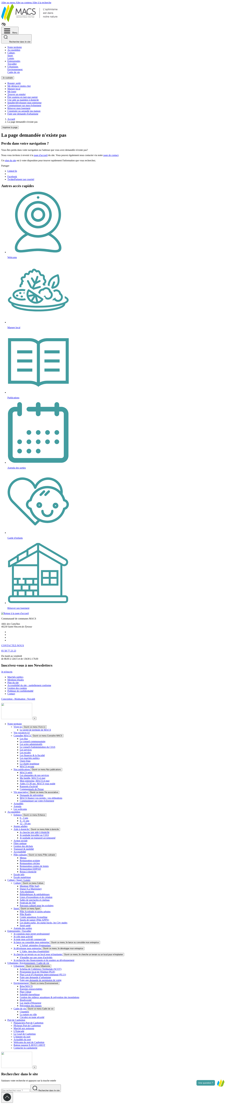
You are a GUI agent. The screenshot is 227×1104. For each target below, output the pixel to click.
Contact (11, 693)
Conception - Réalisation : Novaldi (18, 699)
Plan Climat (25, 991)
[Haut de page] (7, 1097)
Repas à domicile (28, 871)
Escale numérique (22, 877)
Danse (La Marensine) (31, 889)
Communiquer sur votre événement (37, 800)
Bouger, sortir (14, 83)
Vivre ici (18, 726)
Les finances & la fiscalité (32, 755)
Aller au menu (8, 2)
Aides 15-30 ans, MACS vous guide (37, 783)
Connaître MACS (23, 735)
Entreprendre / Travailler (19, 931)
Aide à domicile (22, 829)
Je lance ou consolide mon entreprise (32, 942)
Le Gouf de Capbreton (25, 1034)
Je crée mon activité (23, 936)
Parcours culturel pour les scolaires (36, 905)
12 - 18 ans (25, 823)
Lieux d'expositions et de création (36, 897)
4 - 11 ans (24, 820)
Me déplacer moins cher (19, 86)
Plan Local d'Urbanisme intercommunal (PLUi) (43, 974)
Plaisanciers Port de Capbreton (28, 1022)
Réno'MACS (26, 986)
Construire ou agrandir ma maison (23, 111)
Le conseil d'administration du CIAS (37, 747)
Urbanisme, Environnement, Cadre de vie (15, 69)
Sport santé (25, 925)
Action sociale (20, 840)
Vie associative (21, 792)
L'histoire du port (22, 1036)
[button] (221, 1083)
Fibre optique (20, 843)
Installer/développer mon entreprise (24, 102)
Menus (23, 857)
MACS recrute (27, 766)
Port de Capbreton (16, 1020)
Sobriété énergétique (30, 994)
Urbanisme (19, 966)
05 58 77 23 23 (8, 650)
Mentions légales (15, 679)
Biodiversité (26, 1000)
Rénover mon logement (18, 108)
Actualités (18, 803)
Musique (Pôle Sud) (29, 886)
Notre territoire (14, 47)
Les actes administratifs (31, 744)
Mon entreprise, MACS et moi (34, 781)
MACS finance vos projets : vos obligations (41, 798)
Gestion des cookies (17, 688)
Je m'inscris (6, 671)
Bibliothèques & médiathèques (35, 894)
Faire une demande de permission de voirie (40, 980)
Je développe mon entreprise (28, 948)
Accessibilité (20, 851)
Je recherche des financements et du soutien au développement (44, 960)
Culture (17, 883)
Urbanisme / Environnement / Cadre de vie (28, 963)
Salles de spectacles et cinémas (35, 900)
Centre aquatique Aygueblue (33, 917)
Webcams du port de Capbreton (29, 1042)
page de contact (110, 155)
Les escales (25, 752)
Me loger (11, 91)
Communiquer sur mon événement (24, 105)
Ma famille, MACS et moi (32, 778)
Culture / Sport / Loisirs (18, 880)
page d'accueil (41, 155)
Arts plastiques (27, 891)
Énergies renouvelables (31, 989)
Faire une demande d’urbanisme (35, 977)
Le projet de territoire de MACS (35, 730)
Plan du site (13, 682)
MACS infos (26, 772)
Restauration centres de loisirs (34, 866)
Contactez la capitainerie (25, 1048)
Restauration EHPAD (30, 869)
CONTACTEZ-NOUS (12, 645)
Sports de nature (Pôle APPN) (34, 920)
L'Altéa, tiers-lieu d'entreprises (34, 951)
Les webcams (20, 809)
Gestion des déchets (23, 846)
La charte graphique (29, 763)
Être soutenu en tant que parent (22, 97)
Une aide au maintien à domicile (23, 100)
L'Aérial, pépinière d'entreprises (35, 945)
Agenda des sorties (23, 928)
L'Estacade (19, 1031)
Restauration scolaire (30, 860)
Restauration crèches (30, 863)
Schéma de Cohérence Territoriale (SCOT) (40, 969)
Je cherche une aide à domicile (34, 832)
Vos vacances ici (22, 732)
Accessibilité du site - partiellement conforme (29, 685)
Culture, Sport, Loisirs (11, 55)
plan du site (10, 160)
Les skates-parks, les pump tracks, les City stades (43, 922)
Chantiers (24, 1011)
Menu (14, 33)
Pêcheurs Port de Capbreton (27, 1025)
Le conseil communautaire (32, 741)
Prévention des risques (31, 1005)
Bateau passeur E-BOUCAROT (29, 1045)
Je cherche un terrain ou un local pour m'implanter (38, 954)
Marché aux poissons (24, 1028)
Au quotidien (13, 50)
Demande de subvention (31, 795)
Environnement (21, 983)
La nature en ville (28, 1014)
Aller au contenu (24, 2)
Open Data (25, 761)
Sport (16, 908)
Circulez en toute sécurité (32, 1017)
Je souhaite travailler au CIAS (34, 835)
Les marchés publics (30, 758)
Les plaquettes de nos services (34, 775)
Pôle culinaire (20, 854)
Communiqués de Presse (32, 789)
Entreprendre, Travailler (14, 62)
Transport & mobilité (24, 849)
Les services (26, 749)
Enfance (18, 815)
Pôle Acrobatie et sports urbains (35, 911)
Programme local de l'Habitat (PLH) (37, 972)
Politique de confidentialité (20, 691)
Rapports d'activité (29, 786)
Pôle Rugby (25, 914)
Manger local (13, 88)
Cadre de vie (20, 1008)
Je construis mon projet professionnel (32, 933)
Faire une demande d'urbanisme (22, 113)
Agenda (17, 806)
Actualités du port (22, 1039)
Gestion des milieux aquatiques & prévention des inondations (49, 997)
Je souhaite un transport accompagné (37, 838)
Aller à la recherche (41, 2)
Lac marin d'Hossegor (30, 1003)
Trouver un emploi (16, 94)
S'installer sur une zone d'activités (36, 957)
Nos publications (22, 769)
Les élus (24, 738)
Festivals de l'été (28, 902)
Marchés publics (15, 677)
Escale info (19, 874)
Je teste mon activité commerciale (30, 939)
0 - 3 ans (24, 818)
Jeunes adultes (20, 826)
